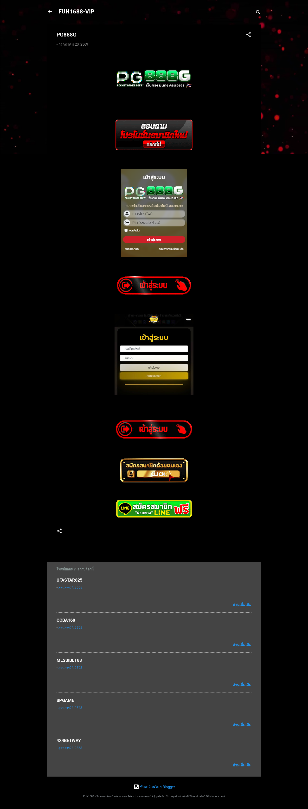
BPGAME (65, 700)
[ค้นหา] (258, 13)
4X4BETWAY (69, 740)
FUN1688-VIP (76, 11)
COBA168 (66, 620)
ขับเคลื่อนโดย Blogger (157, 787)
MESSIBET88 (69, 660)
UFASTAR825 (69, 580)
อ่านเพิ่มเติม (242, 604)
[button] (248, 35)
